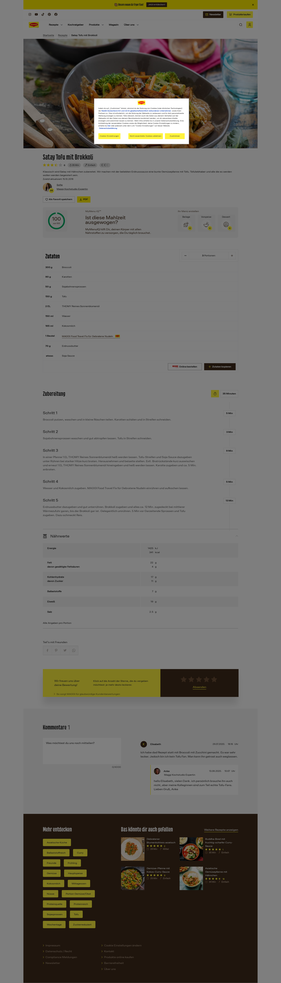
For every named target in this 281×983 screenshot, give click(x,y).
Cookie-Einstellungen (109, 136)
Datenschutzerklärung (108, 128)
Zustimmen (175, 136)
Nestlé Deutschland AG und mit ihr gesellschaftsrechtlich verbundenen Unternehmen (136, 111)
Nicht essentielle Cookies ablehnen (145, 136)
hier (108, 126)
